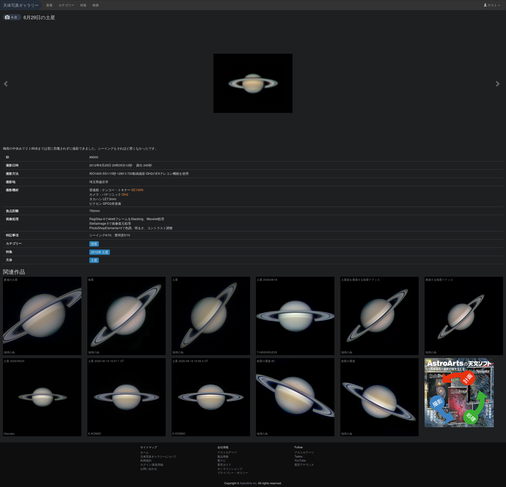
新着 (49, 5)
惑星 (94, 243)
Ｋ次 (14, 17)
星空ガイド (224, 464)
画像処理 (12, 219)
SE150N (137, 190)
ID (7, 157)
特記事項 (12, 235)
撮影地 (10, 182)
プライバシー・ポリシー (232, 472)
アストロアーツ (227, 452)
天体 (9, 260)
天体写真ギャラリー (21, 5)
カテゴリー (66, 5)
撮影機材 (12, 190)
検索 (96, 5)
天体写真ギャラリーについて (158, 456)
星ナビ (221, 460)
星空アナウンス (304, 464)
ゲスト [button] (492, 5)
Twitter (299, 456)
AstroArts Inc (248, 483)
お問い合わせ (148, 468)
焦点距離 (12, 211)
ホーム (144, 452)
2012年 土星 (99, 252)
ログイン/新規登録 (151, 464)
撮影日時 (12, 165)
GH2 (125, 194)
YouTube (300, 460)
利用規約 (145, 460)
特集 (83, 5)
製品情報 (222, 456)
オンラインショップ (229, 468)
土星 (94, 260)
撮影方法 (12, 173)
